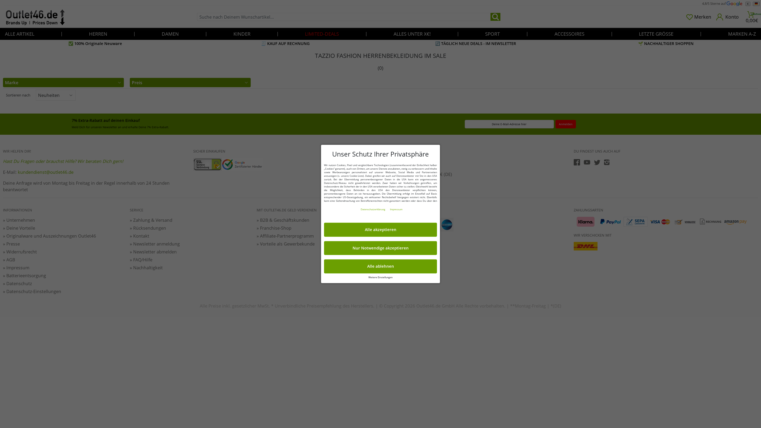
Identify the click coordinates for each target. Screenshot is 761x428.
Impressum (396, 209)
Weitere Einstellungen (380, 277)
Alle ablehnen (380, 266)
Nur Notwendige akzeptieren (381, 247)
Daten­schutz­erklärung (373, 209)
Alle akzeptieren (380, 229)
